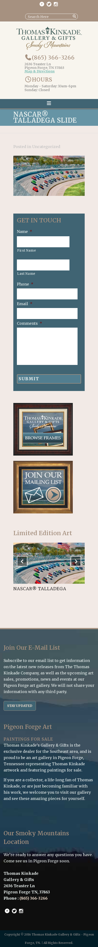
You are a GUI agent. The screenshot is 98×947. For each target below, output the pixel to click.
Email (24, 303)
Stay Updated (19, 706)
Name (24, 231)
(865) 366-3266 (53, 57)
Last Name (26, 274)
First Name (26, 250)
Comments (29, 323)
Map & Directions (39, 71)
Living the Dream (36, 588)
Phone (25, 284)
